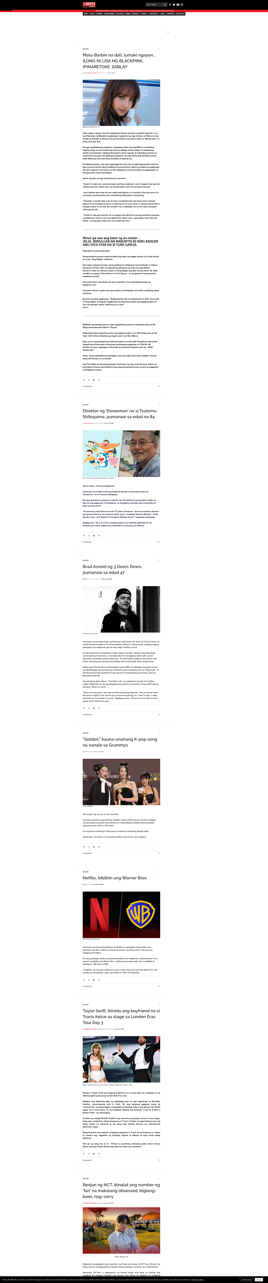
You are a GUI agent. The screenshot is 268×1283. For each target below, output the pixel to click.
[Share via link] (99, 380)
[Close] (265, 1279)
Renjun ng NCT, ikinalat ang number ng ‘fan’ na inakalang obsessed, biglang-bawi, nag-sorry (121, 1190)
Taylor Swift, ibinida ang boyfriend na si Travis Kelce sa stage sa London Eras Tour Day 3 (121, 1016)
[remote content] (121, 1085)
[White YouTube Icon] (178, 4)
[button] (168, 32)
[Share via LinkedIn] (94, 380)
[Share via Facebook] (84, 380)
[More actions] (159, 49)
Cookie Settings (247, 1280)
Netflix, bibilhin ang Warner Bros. (115, 877)
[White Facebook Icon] (170, 4)
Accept (259, 1280)
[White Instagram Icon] (182, 4)
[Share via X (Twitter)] (89, 380)
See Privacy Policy (197, 1280)
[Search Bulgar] (165, 5)
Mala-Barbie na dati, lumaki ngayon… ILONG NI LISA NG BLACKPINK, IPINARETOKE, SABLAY (119, 60)
